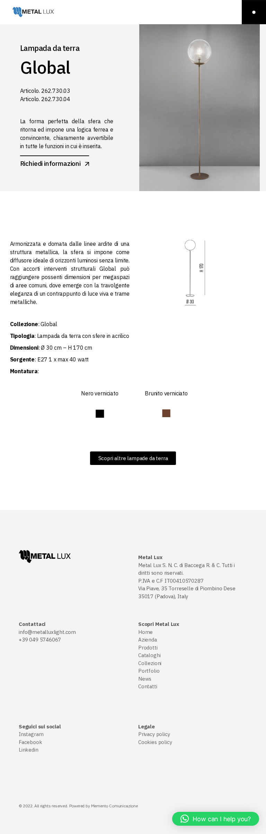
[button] (215, 819)
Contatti (147, 686)
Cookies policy (155, 742)
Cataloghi (149, 655)
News (144, 678)
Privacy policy (154, 734)
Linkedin (28, 749)
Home (145, 632)
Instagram (31, 734)
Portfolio (148, 670)
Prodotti (148, 647)
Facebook (30, 742)
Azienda (147, 639)
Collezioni (149, 663)
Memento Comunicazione (114, 805)
